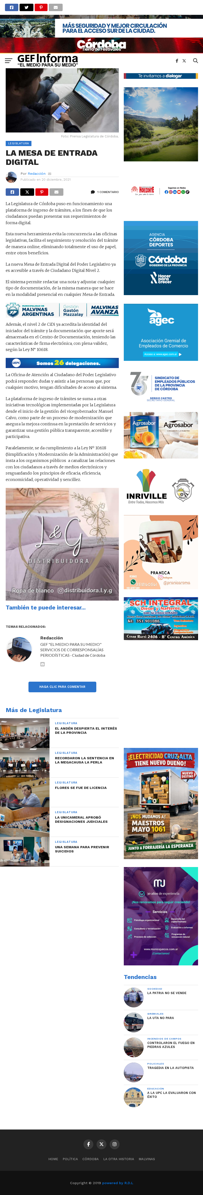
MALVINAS (147, 1159)
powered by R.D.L (117, 1183)
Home (53, 1159)
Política (70, 1159)
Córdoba (90, 1159)
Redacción (37, 173)
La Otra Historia (118, 1159)
